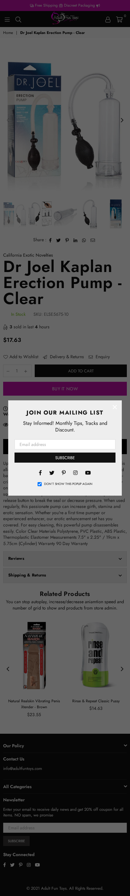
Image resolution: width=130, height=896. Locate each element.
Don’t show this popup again (68, 484)
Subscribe (65, 458)
